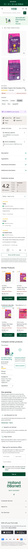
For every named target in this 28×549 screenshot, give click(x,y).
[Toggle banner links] (26, 3)
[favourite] (13, 271)
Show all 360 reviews (14, 255)
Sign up (14, 474)
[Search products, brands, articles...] (25, 13)
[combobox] (12, 13)
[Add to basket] (11, 354)
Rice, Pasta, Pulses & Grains (11, 28)
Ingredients (4, 159)
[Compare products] (20, 350)
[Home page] (14, 9)
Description (4, 153)
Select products (20, 365)
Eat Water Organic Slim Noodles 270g (6, 358)
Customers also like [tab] (7, 305)
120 (20, 250)
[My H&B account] (23, 9)
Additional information (8, 170)
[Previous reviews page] (3, 250)
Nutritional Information (8, 164)
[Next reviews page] (25, 250)
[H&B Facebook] (14, 494)
